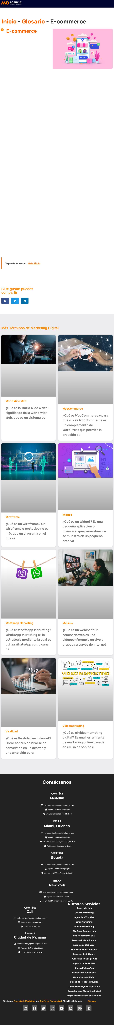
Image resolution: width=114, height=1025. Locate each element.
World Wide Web (16, 401)
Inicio (9, 21)
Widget (67, 514)
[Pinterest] (70, 1008)
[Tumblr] (88, 1008)
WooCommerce (73, 408)
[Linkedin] (25, 1008)
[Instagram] (52, 1008)
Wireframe (13, 517)
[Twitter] (43, 1008)
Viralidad (12, 731)
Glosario (33, 21)
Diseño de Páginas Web (50, 1001)
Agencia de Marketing (24, 1001)
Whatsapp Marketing (20, 623)
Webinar (68, 623)
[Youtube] (61, 1008)
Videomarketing (73, 725)
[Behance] (79, 1008)
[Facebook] (34, 1008)
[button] (5, 301)
